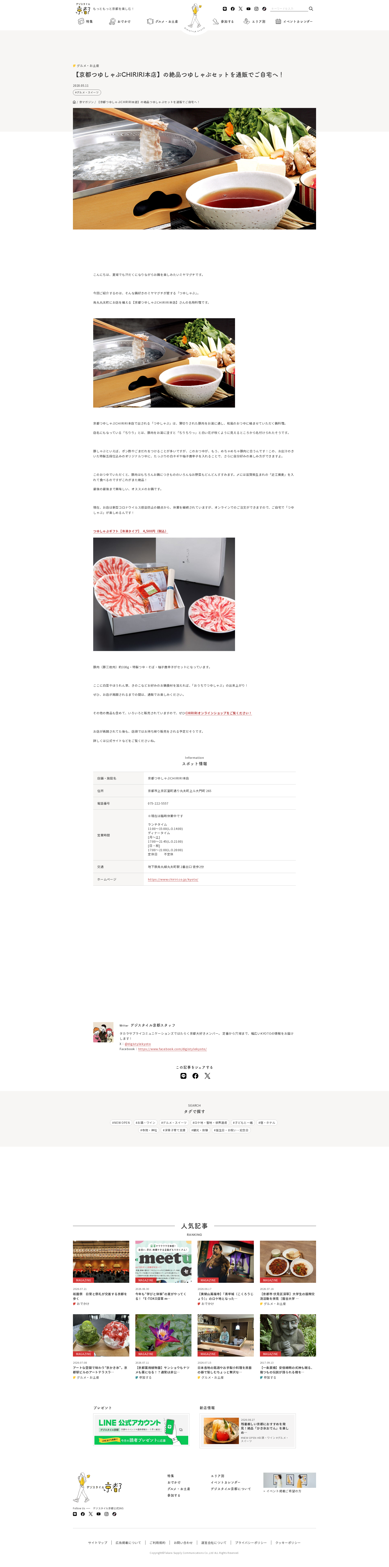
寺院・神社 (149, 1130)
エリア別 (258, 21)
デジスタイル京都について (231, 1488)
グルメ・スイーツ (88, 92)
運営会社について (214, 1542)
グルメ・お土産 (166, 21)
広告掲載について (128, 1542)
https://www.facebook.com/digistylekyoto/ (172, 1049)
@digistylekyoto (138, 1044)
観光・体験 (200, 1130)
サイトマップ (97, 1542)
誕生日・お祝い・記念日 (232, 1130)
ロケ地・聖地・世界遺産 (210, 1123)
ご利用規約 (158, 1542)
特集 (89, 21)
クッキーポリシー (288, 1542)
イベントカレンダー (298, 21)
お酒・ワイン (146, 1123)
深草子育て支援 (175, 1130)
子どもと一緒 (244, 1123)
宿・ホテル (267, 1123)
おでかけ (124, 21)
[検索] (311, 9)
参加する (227, 21)
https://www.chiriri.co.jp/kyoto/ (173, 879)
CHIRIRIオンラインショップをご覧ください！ (218, 713)
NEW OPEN (122, 1123)
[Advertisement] (194, 53)
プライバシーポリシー (251, 1542)
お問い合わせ (183, 1542)
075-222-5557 (158, 803)
